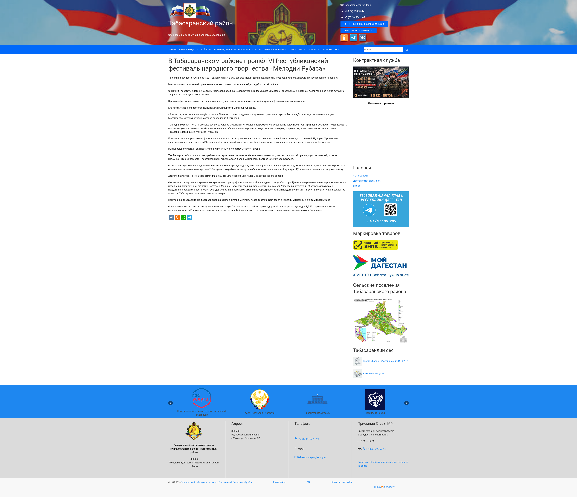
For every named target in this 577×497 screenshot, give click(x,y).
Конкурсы (326, 50)
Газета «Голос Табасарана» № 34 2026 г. (385, 361)
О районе (204, 50)
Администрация (187, 50)
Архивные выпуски (373, 373)
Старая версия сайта (342, 482)
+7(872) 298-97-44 (354, 11)
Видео (356, 185)
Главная (173, 50)
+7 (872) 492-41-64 (355, 17)
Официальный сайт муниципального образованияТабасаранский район (216, 482)
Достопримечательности (367, 180)
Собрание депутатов (223, 50)
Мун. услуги (244, 50)
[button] (170, 403)
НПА (257, 50)
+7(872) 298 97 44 (376, 448)
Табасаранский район (200, 23)
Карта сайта (279, 482)
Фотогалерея (360, 175)
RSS (308, 482)
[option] (202, 403)
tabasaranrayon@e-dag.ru (358, 5)
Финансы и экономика (274, 50)
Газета (338, 50)
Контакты (314, 50)
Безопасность (298, 50)
